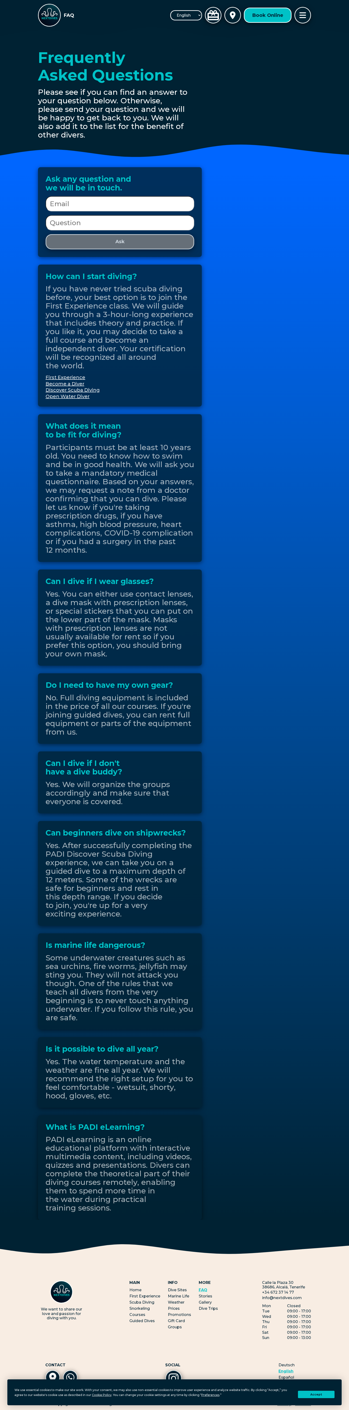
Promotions (179, 1314)
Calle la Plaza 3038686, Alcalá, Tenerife (283, 1285)
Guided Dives (142, 1321)
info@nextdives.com (282, 1298)
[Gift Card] (213, 15)
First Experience (65, 377)
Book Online (267, 15)
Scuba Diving (141, 1302)
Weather (176, 1302)
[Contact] (232, 15)
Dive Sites (177, 1290)
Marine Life (178, 1296)
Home (135, 1290)
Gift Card (176, 1321)
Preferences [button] (210, 1395)
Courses (137, 1314)
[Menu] (302, 15)
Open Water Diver (68, 396)
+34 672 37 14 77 (278, 1292)
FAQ (203, 1290)
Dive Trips (208, 1308)
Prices (174, 1308)
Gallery (205, 1302)
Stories (205, 1296)
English (285, 1371)
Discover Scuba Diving (73, 390)
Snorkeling (139, 1308)
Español (286, 1377)
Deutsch (286, 1365)
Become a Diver (65, 384)
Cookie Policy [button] (102, 1395)
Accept (316, 1394)
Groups (175, 1327)
